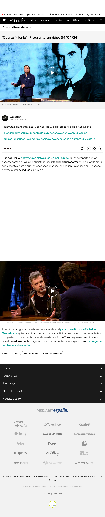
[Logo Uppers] (20, 453)
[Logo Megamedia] (54, 494)
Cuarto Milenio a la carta (17, 27)
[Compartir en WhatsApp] (82, 148)
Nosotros (8, 368)
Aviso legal (7, 476)
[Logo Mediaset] (52, 412)
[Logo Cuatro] (84, 424)
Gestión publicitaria (90, 476)
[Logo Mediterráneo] (84, 463)
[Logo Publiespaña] (52, 463)
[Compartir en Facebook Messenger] (94, 148)
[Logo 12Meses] (84, 453)
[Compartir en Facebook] (100, 148)
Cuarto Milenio (16, 117)
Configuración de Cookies (58, 476)
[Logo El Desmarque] (52, 434)
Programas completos (52, 353)
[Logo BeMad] (85, 443)
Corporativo (10, 375)
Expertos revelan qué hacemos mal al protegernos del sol (76, 14)
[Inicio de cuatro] (4, 20)
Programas (9, 383)
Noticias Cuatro (12, 398)
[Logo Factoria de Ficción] (84, 434)
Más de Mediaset (12, 391)
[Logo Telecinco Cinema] (52, 453)
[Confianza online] (52, 506)
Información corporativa (21, 476)
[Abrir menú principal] (101, 20)
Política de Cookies (75, 476)
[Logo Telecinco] (52, 424)
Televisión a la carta (31, 353)
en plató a (45, 157)
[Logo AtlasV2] (20, 463)
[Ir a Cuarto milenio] (17, 20)
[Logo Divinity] (20, 434)
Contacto (52, 480)
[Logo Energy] (52, 443)
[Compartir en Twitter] (88, 148)
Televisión (15, 353)
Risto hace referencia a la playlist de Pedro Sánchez (25, 14)
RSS (100, 476)
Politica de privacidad (39, 476)
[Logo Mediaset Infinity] (20, 424)
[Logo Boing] (20, 443)
